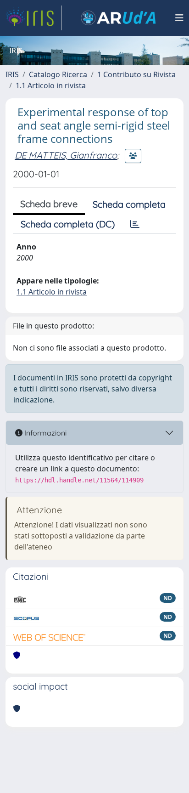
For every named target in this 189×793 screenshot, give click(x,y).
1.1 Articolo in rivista (51, 85)
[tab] (134, 224)
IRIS (12, 74)
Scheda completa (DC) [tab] (68, 224)
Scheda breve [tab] (49, 204)
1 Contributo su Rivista (136, 74)
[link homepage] (33, 18)
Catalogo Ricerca (58, 74)
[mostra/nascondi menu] (179, 18)
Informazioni (44, 432)
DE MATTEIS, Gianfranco (66, 155)
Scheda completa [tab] (129, 204)
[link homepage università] (118, 18)
